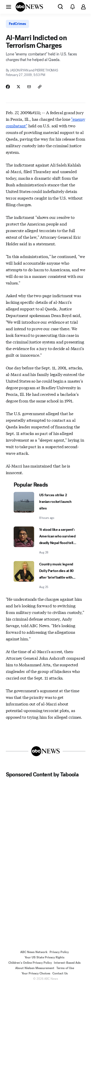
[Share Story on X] (18, 87)
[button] (8, 6)
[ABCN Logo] (29, 7)
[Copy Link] (39, 87)
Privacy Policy (59, 952)
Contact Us (60, 973)
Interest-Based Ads (67, 963)
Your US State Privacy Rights (44, 957)
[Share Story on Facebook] (8, 87)
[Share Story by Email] (29, 87)
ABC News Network (34, 952)
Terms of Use (65, 968)
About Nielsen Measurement (34, 968)
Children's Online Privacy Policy (30, 963)
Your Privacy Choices (35, 973)
